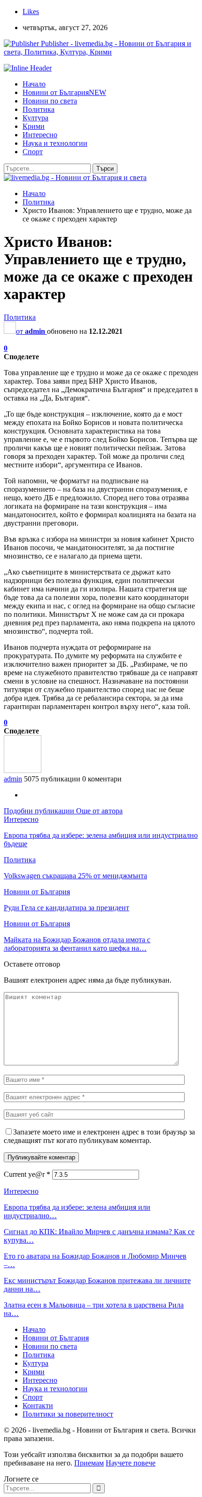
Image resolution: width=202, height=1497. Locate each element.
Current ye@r (27, 1174)
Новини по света (50, 101)
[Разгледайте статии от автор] (22, 770)
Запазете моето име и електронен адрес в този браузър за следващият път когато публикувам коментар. (99, 1136)
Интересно (40, 135)
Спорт (33, 152)
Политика (38, 109)
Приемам (89, 1463)
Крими (34, 126)
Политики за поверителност (68, 1414)
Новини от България (64, 92)
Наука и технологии (55, 143)
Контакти (38, 1406)
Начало (34, 84)
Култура (35, 118)
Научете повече (130, 1463)
